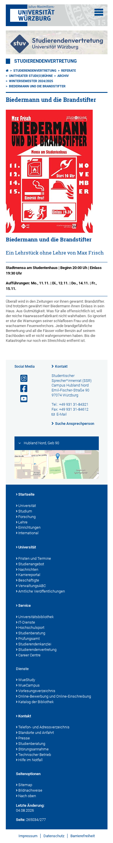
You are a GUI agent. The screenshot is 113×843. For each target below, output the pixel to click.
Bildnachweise (30, 790)
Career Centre (29, 655)
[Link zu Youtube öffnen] (21, 399)
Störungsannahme (33, 749)
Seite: (20, 819)
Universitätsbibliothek (36, 617)
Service (24, 605)
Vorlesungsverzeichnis (36, 691)
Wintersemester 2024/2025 (31, 81)
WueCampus (29, 685)
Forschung (27, 517)
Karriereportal (29, 575)
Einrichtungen (29, 527)
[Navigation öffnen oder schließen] (98, 12)
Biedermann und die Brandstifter (37, 86)
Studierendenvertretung (45, 61)
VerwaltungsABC (32, 586)
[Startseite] (7, 71)
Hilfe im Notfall (30, 760)
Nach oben (27, 796)
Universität (27, 505)
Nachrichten (28, 569)
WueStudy (26, 680)
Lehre (23, 522)
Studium (25, 511)
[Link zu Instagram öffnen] (21, 378)
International (28, 533)
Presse (24, 738)
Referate (68, 71)
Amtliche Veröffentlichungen (41, 591)
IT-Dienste (26, 622)
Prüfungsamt (29, 638)
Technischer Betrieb (34, 754)
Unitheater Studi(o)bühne (31, 76)
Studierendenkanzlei (34, 644)
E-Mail (62, 414)
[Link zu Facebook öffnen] (21, 389)
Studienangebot (31, 564)
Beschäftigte (28, 580)
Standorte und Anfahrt (36, 732)
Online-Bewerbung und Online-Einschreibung (54, 696)
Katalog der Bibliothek (36, 702)
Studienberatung (31, 633)
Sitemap (25, 785)
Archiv (63, 76)
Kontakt (61, 366)
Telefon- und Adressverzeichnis (44, 727)
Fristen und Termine (34, 558)
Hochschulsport (31, 627)
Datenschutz (53, 836)
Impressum (28, 836)
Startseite (26, 494)
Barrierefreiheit (82, 836)
